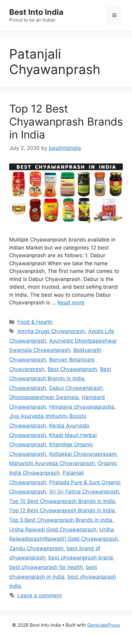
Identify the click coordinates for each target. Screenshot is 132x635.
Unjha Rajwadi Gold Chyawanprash (52, 529)
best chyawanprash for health (46, 567)
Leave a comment (39, 595)
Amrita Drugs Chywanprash (51, 331)
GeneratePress (103, 625)
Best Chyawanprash (72, 369)
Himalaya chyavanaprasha (81, 407)
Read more (70, 302)
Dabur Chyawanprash (76, 388)
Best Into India (36, 12)
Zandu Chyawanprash (36, 548)
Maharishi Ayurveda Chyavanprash (52, 463)
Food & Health (34, 322)
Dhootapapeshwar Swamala (44, 397)
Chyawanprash (27, 388)
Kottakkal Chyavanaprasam (82, 454)
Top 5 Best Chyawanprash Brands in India (60, 520)
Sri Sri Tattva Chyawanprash (84, 492)
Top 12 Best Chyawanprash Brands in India (66, 121)
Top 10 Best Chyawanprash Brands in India (62, 501)
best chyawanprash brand (80, 558)
